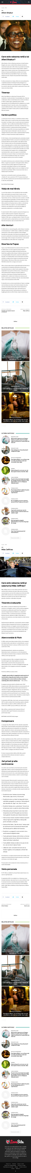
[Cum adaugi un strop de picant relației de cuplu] (15, 376)
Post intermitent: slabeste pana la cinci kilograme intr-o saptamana (20, 491)
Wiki (6, 7)
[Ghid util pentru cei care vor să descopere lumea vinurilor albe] (6, 470)
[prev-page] (2, 426)
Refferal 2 (18, 1168)
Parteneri (14, 1163)
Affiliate (16, 1167)
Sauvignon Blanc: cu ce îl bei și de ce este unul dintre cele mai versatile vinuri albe (15, 420)
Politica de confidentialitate (10, 1165)
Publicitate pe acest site (8, 1167)
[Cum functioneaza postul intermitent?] (6, 531)
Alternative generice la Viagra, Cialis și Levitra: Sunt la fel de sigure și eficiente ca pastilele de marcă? (15, 357)
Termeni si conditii (21, 1165)
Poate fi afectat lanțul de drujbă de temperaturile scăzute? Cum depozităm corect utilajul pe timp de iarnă (20, 481)
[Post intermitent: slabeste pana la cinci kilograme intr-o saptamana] (6, 490)
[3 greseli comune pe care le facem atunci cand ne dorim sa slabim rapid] (6, 511)
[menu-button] (2, 2)
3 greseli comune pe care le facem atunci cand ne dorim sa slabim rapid (19, 511)
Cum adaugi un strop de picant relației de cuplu (15, 389)
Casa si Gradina (14, 477)
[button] (29, 2)
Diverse (13, 468)
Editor (15, 321)
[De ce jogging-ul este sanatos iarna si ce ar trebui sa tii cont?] (6, 501)
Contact (12, 1168)
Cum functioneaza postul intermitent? (18, 531)
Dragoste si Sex (15, 354)
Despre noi (8, 1163)
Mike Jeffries (26, 310)
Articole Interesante (15, 417)
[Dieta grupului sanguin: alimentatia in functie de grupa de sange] (6, 521)
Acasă (3, 7)
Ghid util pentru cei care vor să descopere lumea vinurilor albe (19, 471)
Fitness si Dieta (14, 488)
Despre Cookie (20, 1163)
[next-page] (5, 426)
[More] (22, 16)
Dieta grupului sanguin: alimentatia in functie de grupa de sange (19, 522)
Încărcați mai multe (15, 538)
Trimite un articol (23, 1167)
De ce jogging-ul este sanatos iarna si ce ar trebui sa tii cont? (19, 501)
